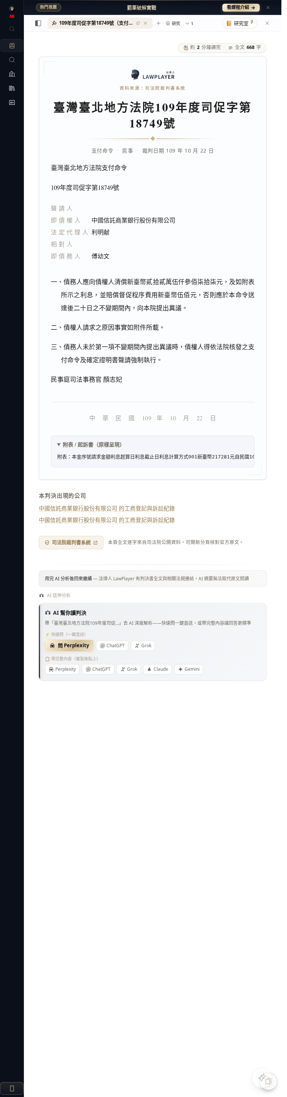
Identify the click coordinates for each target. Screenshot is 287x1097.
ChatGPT (116, 645)
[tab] (100, 23)
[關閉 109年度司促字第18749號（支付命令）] (145, 23)
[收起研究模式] (267, 23)
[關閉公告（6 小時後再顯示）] (267, 7)
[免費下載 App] (12, 1088)
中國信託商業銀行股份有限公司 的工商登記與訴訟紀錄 (107, 508)
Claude (161, 669)
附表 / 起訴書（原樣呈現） (94, 444)
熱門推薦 (48, 7)
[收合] (38, 23)
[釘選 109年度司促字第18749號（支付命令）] (138, 23)
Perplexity (65, 669)
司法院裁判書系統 (71, 542)
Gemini (192, 669)
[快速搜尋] (12, 28)
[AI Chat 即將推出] (261, 1077)
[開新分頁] (158, 23)
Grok (146, 645)
